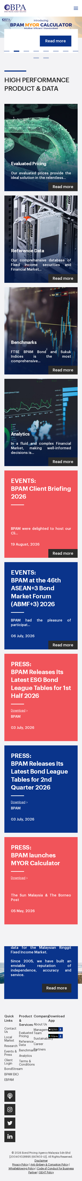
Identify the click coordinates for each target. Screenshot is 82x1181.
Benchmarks (26, 1050)
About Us (40, 1024)
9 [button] (36, 57)
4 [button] (36, 51)
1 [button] (6, 51)
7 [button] (65, 51)
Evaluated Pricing (26, 1035)
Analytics (25, 1055)
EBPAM (9, 1079)
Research (10, 1046)
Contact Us (10, 1030)
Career (38, 1044)
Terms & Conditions (26, 1063)
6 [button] (56, 51)
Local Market (9, 1039)
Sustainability (41, 1038)
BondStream (11, 1069)
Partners (40, 1049)
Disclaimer (41, 1160)
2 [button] (16, 51)
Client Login (8, 1062)
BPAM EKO (11, 1074)
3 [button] (26, 51)
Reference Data (26, 1043)
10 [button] (46, 57)
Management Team (41, 1031)
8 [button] (75, 51)
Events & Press (10, 1053)
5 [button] (46, 51)
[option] (41, 19)
